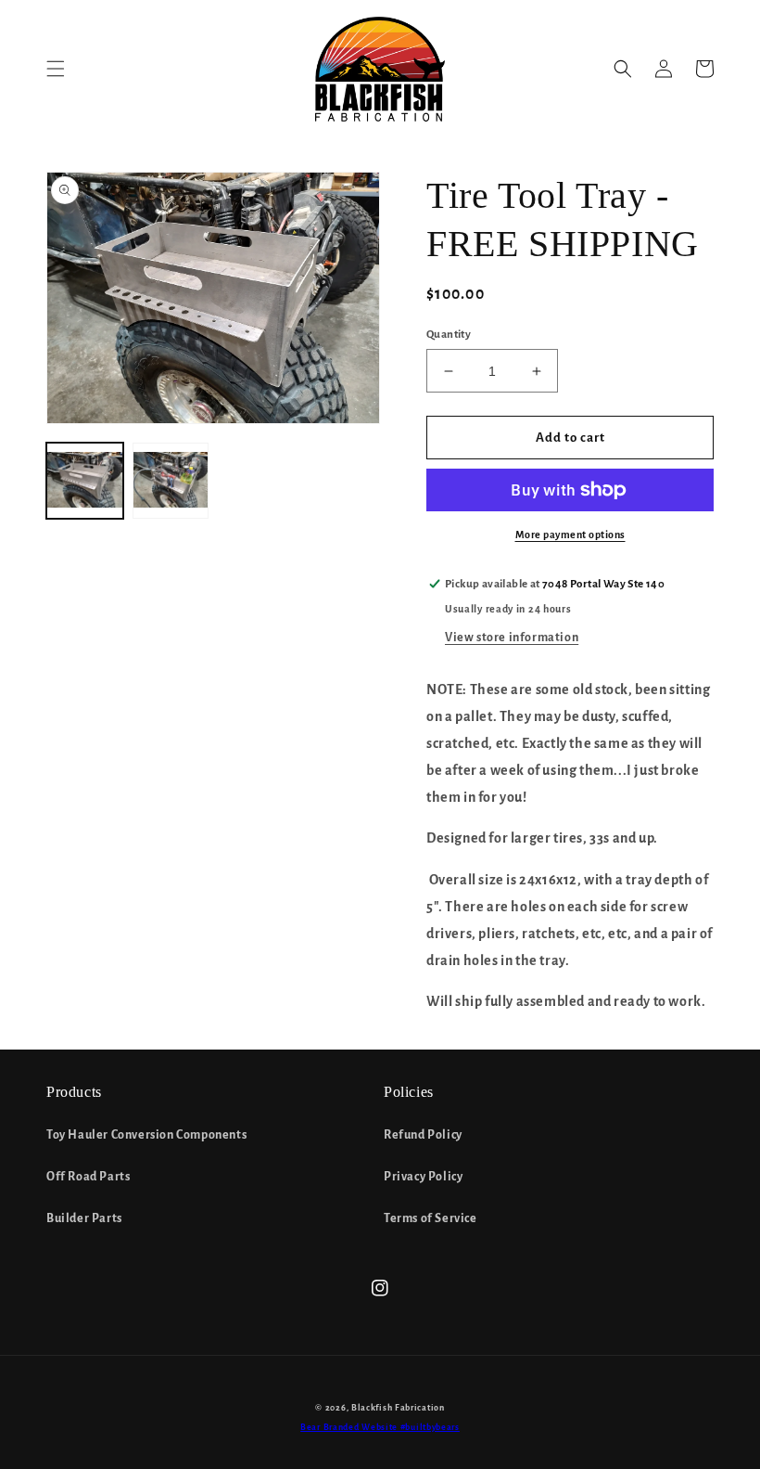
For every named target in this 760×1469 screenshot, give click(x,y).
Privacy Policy (423, 1176)
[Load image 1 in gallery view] (84, 481)
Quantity (448, 335)
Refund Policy (423, 1134)
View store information (511, 637)
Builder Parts (84, 1218)
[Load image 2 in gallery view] (171, 481)
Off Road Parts (88, 1176)
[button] (55, 68)
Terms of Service (430, 1218)
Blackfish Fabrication (398, 1407)
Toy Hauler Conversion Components (146, 1134)
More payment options (570, 534)
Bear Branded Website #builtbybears (380, 1427)
